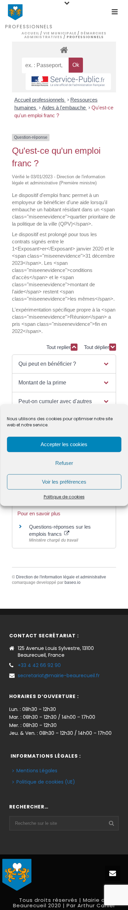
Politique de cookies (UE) (45, 781)
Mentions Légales (36, 770)
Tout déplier (96, 347)
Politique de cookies (64, 497)
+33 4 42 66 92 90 (39, 665)
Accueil (30, 33)
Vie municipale (59, 33)
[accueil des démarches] (64, 49)
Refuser (64, 463)
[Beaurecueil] (17, 873)
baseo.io (73, 582)
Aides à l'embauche (64, 107)
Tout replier (58, 347)
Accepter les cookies (64, 444)
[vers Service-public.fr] (68, 81)
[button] (64, 364)
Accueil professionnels (40, 100)
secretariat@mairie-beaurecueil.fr (59, 675)
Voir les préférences (64, 482)
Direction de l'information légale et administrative (61, 577)
